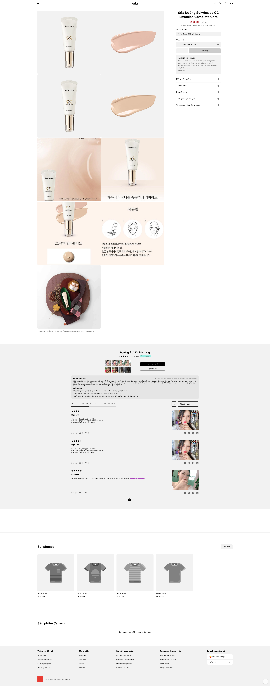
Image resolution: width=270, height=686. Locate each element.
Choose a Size (181, 40)
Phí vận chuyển (196, 25)
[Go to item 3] (121, 363)
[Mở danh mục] (38, 3)
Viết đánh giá (152, 364)
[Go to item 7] (121, 370)
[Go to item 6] (115, 370)
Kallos (68, 679)
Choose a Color (181, 29)
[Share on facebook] (184, 433)
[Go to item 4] (128, 363)
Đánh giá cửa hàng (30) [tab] (98, 404)
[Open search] (174, 404)
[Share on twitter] (189, 433)
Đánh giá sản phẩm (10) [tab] (80, 404)
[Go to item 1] (108, 363)
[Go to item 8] (128, 370)
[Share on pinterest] (193, 433)
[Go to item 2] (115, 363)
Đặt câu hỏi (152, 369)
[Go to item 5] (108, 370)
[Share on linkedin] (197, 433)
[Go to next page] (145, 499)
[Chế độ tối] (220, 3)
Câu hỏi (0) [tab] (112, 404)
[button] (214, 3)
